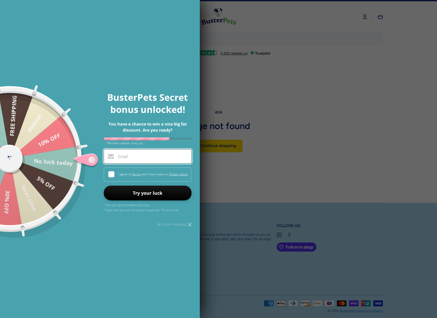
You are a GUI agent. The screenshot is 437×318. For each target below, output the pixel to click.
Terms (136, 174)
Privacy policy (178, 174)
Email (123, 157)
